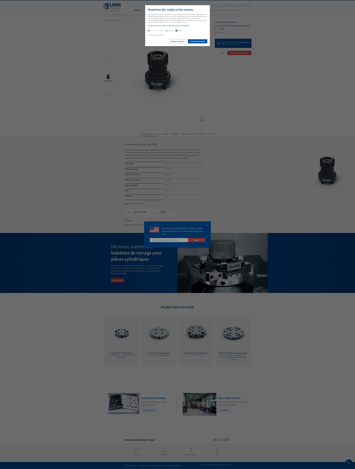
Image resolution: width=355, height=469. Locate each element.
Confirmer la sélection (177, 41)
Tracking (170, 30)
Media (179, 30)
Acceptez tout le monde (197, 41)
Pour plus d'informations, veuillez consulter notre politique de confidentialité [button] (169, 25)
